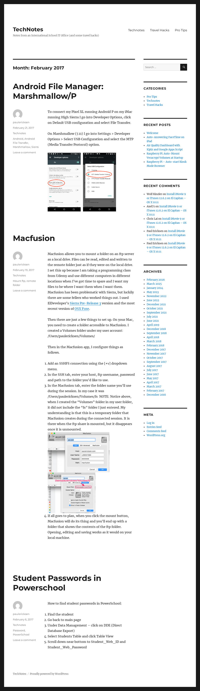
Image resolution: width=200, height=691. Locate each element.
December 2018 (156, 329)
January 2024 (155, 288)
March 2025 (154, 284)
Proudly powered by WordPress (49, 674)
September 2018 (157, 333)
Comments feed (156, 431)
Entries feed (154, 427)
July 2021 (152, 316)
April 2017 (153, 382)
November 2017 (156, 353)
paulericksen (21, 122)
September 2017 (157, 362)
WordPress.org (156, 435)
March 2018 (154, 341)
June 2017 (153, 374)
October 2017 (155, 357)
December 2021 (156, 304)
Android (18, 138)
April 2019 (153, 325)
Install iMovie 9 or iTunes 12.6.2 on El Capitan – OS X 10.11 (166, 198)
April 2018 (153, 337)
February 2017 (155, 390)
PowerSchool (21, 634)
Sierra (35, 146)
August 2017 (154, 366)
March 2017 (154, 386)
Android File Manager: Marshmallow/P (58, 91)
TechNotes (28, 29)
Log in (150, 423)
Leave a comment (24, 152)
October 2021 (155, 308)
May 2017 (152, 378)
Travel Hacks (159, 30)
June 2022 (153, 300)
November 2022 (156, 296)
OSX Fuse (82, 309)
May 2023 (153, 292)
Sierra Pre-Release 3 (85, 303)
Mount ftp (19, 280)
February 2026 (156, 279)
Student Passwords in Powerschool (57, 582)
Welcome (152, 133)
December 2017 (156, 349)
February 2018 (155, 345)
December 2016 (156, 394)
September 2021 (157, 312)
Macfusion (34, 238)
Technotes (136, 30)
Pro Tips (181, 30)
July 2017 (152, 370)
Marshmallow (21, 146)
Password (19, 630)
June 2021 (153, 321)
